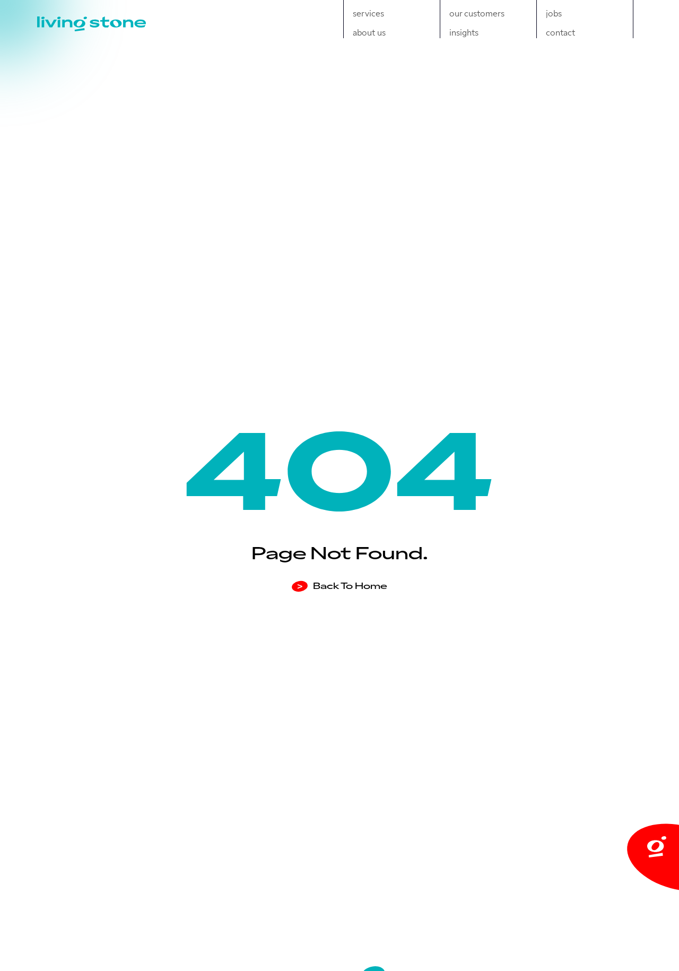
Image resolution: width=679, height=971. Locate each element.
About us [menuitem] (369, 32)
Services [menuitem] (368, 13)
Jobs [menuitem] (554, 13)
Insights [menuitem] (463, 32)
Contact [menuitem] (560, 32)
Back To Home (342, 585)
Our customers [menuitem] (476, 13)
